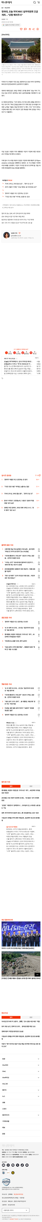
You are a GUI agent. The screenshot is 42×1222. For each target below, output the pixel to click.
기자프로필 (5, 1121)
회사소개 (4, 1194)
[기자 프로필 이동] (6, 235)
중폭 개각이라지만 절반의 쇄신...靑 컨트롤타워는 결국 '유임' (20, 813)
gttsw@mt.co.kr (16, 235)
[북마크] (37, 29)
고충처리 (4, 1205)
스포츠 (4, 1109)
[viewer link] (37, 60)
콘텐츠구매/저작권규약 (20, 1201)
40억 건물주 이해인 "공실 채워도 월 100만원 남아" (21, 187)
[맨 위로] (37, 1213)
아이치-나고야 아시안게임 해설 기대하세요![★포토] (18, 948)
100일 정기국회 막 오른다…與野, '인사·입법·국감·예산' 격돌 (21, 1021)
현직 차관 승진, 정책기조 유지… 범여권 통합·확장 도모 (18, 1026)
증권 (3, 1059)
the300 (7, 8)
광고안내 (4, 1201)
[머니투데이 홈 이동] (8, 1145)
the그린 (5, 1084)
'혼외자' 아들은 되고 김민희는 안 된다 (16, 193)
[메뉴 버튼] (38, 2)
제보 (3, 1127)
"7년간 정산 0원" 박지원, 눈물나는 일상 (17, 197)
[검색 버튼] (35, 2)
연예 (3, 1102)
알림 (3, 1134)
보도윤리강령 (11, 1205)
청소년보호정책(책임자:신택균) (10, 1198)
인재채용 (10, 1194)
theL (4, 1071)
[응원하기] (19, 233)
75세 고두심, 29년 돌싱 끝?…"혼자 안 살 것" (19, 184)
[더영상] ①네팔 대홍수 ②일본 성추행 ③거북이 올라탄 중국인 (21, 978)
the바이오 (5, 1078)
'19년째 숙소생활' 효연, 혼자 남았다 (16, 641)
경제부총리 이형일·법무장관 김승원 (12, 1031)
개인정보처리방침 (18, 1194)
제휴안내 (10, 1201)
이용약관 (22, 1198)
